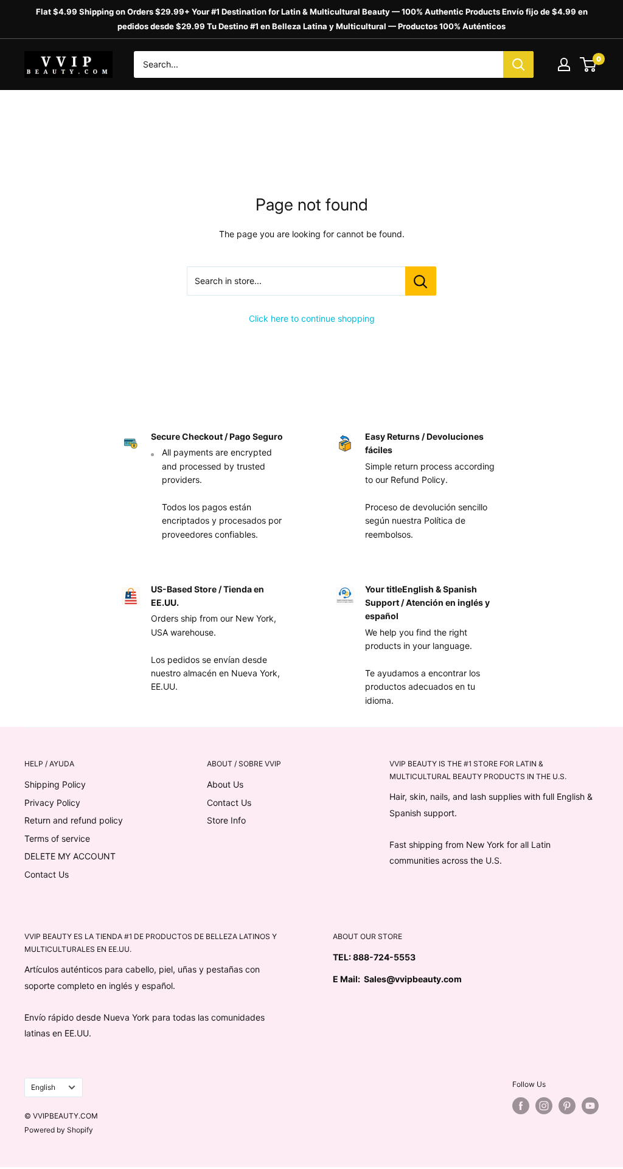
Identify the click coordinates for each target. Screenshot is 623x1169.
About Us (225, 784)
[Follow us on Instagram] (543, 1105)
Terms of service (57, 838)
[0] (588, 64)
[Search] (518, 64)
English (43, 1087)
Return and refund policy (73, 820)
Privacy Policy (52, 802)
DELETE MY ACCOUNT (70, 856)
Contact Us (46, 874)
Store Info (226, 820)
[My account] (564, 64)
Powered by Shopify (58, 1129)
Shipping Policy (55, 784)
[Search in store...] (420, 281)
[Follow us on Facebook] (520, 1105)
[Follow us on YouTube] (590, 1105)
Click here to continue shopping (312, 318)
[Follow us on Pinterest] (567, 1105)
